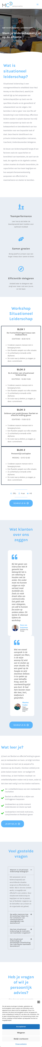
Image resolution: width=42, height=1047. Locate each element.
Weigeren (21, 1033)
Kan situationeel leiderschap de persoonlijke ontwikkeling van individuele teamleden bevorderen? (20, 942)
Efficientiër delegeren (21, 278)
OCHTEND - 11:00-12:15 (21, 419)
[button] (39, 1002)
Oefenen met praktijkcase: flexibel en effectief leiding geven (21, 414)
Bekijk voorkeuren (21, 1039)
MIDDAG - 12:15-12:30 (21, 458)
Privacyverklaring (21, 1044)
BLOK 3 (21, 409)
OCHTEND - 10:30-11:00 (21, 379)
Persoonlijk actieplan (21, 453)
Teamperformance (21, 216)
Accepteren (21, 1026)
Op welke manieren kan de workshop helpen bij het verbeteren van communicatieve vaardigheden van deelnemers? (19, 918)
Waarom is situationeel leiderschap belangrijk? (19, 871)
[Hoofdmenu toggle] (37, 4)
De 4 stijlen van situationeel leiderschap (21, 374)
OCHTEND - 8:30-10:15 (21, 339)
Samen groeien (21, 248)
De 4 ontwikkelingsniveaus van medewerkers (21, 334)
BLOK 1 (21, 329)
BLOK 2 (21, 369)
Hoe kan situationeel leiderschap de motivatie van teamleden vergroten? (20, 931)
